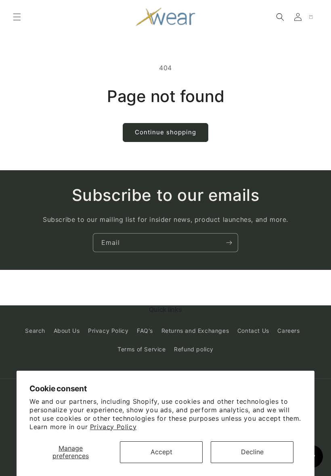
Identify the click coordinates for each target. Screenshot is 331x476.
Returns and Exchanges (195, 330)
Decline (252, 452)
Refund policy (194, 349)
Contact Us (253, 330)
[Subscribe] (229, 242)
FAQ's (145, 330)
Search (35, 330)
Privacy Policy (113, 427)
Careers (288, 330)
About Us (67, 330)
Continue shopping (165, 132)
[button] (17, 17)
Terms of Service (141, 349)
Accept (161, 452)
